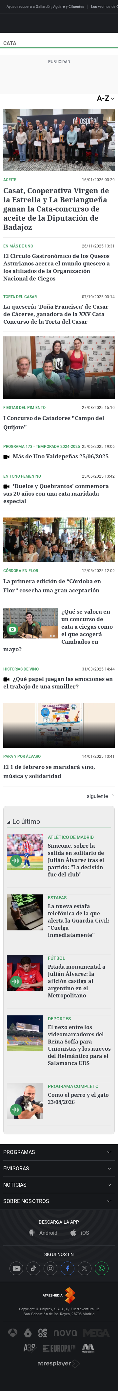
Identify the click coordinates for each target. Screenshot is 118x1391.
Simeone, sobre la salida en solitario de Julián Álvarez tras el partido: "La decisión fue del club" (76, 860)
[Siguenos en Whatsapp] (101, 1268)
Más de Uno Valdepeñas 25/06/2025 (61, 456)
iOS (84, 1233)
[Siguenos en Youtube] (16, 1268)
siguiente (97, 796)
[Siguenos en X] (84, 1268)
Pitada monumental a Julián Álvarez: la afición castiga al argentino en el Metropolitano (77, 981)
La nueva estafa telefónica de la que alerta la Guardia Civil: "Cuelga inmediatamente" (78, 921)
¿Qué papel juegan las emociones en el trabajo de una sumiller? (58, 682)
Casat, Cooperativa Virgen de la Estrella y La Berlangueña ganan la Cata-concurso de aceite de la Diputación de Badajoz (56, 208)
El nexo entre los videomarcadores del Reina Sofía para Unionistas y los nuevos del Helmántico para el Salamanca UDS (79, 1045)
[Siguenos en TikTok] (33, 1268)
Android (47, 1233)
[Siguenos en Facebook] (67, 1268)
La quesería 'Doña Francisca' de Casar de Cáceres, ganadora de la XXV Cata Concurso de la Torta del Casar (55, 314)
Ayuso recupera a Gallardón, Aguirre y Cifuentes (45, 6)
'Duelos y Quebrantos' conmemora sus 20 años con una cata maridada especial (56, 493)
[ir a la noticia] (25, 852)
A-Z (104, 98)
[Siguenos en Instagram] (50, 1268)
